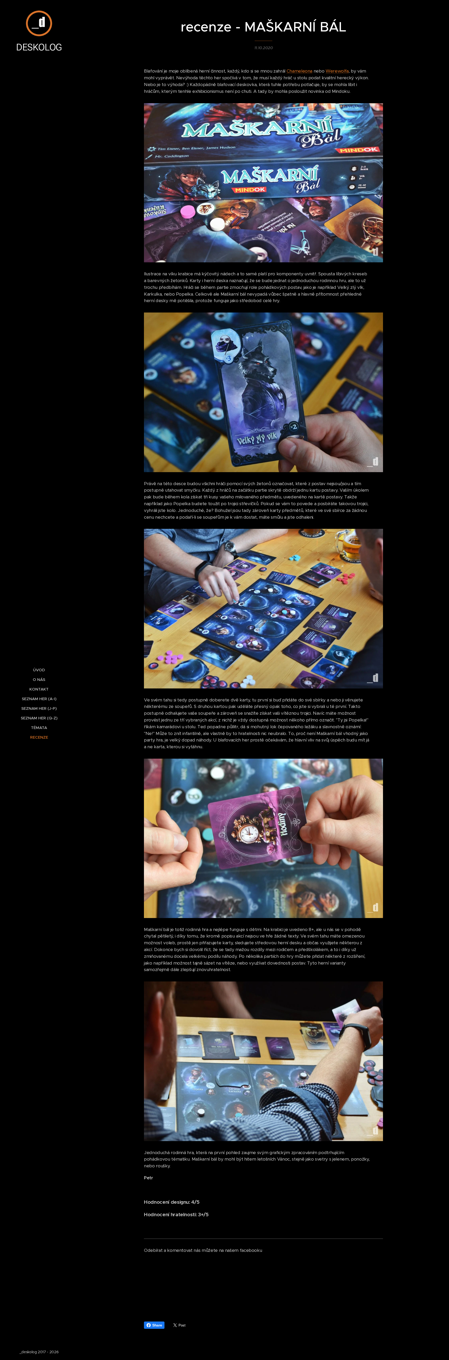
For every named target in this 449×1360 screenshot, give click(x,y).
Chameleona (300, 71)
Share (157, 1325)
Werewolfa (337, 71)
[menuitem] (39, 670)
